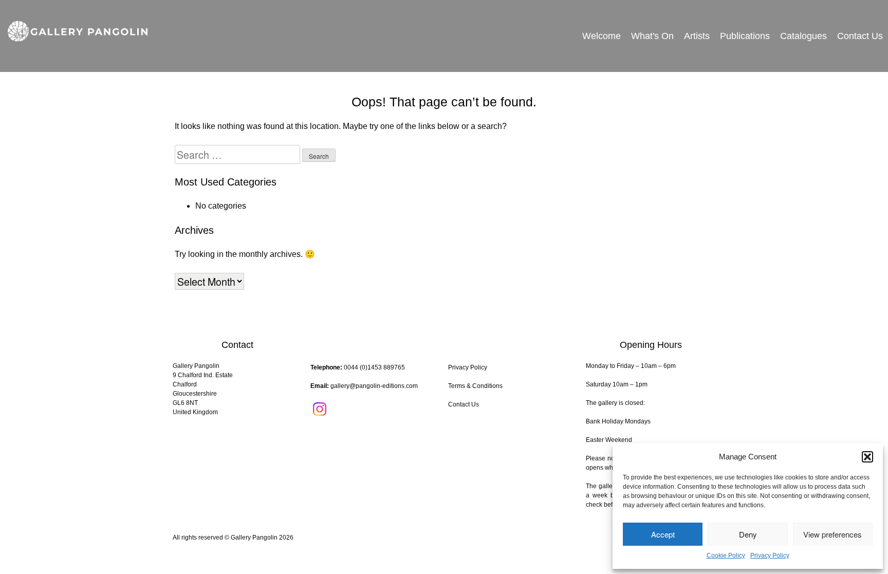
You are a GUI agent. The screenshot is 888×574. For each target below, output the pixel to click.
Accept (663, 534)
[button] (867, 457)
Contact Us (860, 36)
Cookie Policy (726, 555)
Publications (745, 36)
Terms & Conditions (475, 386)
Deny (748, 534)
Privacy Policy (769, 555)
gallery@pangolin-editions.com (374, 386)
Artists (697, 36)
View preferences (832, 534)
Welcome (601, 36)
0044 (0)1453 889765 (374, 367)
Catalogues (803, 36)
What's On (652, 36)
